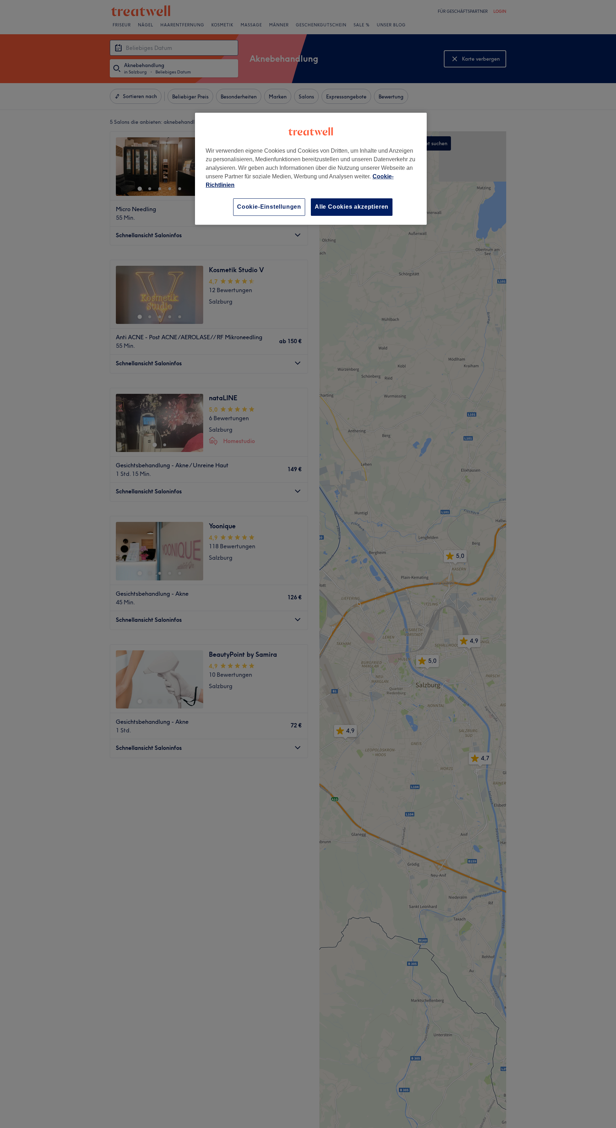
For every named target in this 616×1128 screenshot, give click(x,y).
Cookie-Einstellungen (269, 207)
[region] (311, 168)
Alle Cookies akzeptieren (352, 207)
